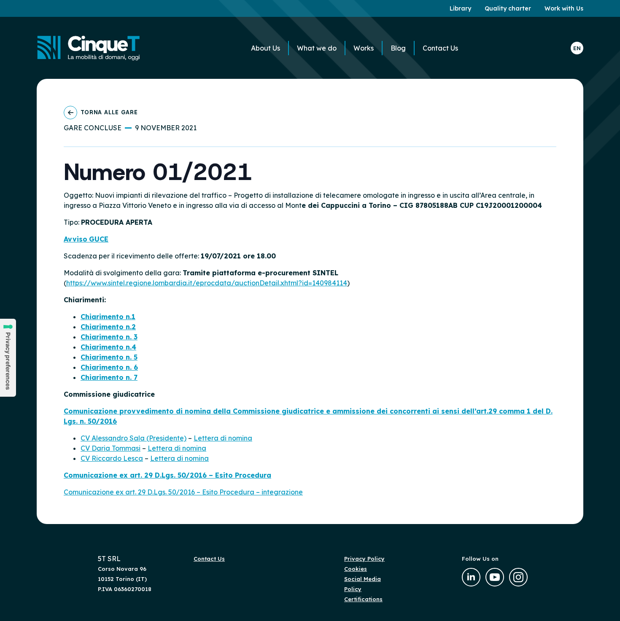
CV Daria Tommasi (110, 448)
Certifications (363, 599)
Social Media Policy (362, 583)
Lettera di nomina (223, 438)
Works (363, 48)
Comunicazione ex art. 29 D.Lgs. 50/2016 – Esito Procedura (167, 475)
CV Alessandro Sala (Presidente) (133, 438)
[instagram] (518, 577)
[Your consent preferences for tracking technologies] (8, 358)
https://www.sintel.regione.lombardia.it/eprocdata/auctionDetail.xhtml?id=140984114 (206, 283)
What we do (317, 48)
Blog (398, 48)
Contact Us (440, 48)
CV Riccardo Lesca (112, 458)
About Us (265, 48)
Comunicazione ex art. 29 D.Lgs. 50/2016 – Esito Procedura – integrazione (183, 492)
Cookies (355, 568)
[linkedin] (471, 577)
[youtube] (494, 577)
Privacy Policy (364, 558)
